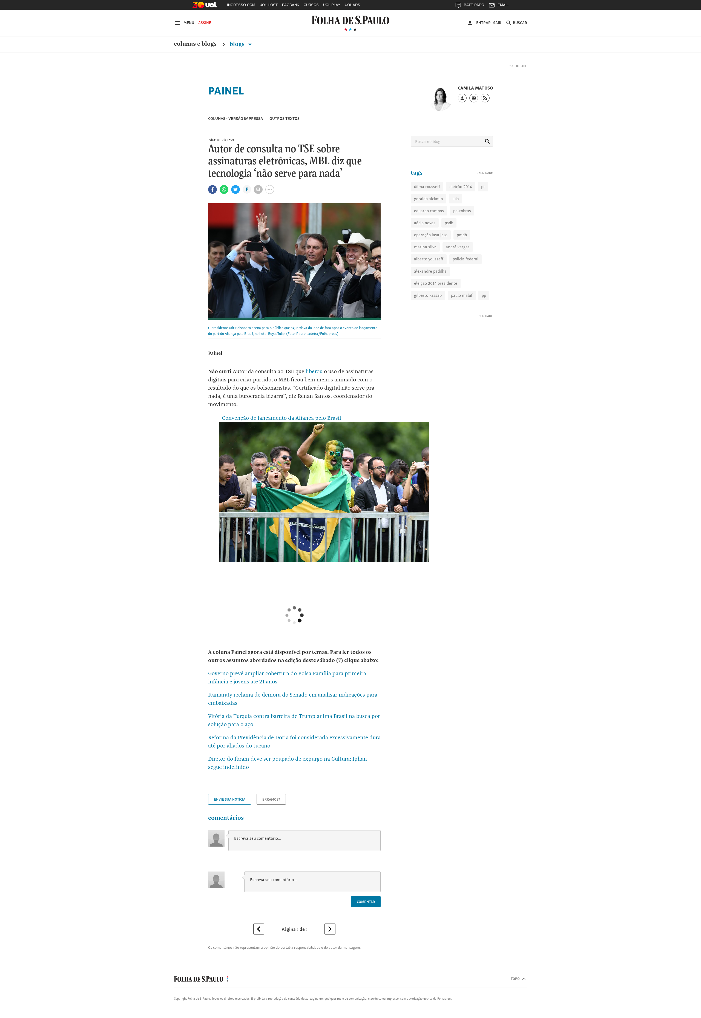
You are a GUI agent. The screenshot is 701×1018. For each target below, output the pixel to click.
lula (455, 224)
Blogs (237, 44)
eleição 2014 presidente (435, 309)
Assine (204, 22)
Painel (226, 98)
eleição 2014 (460, 212)
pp (484, 321)
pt (483, 212)
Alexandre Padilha (430, 297)
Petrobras (462, 236)
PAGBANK (290, 5)
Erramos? (271, 806)
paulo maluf (461, 321)
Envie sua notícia (229, 806)
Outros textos (284, 126)
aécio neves (424, 248)
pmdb (462, 260)
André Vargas (458, 272)
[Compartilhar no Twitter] (235, 196)
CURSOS (311, 5)
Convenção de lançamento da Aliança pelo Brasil (280, 425)
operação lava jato (430, 260)
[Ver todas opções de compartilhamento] (247, 197)
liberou (313, 378)
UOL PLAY (331, 5)
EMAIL (503, 5)
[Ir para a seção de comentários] (258, 196)
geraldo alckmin (428, 224)
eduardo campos (429, 236)
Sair (497, 22)
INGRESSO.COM (241, 5)
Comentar (366, 909)
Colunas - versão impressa (235, 126)
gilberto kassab (428, 321)
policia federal (465, 284)
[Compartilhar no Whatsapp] (224, 196)
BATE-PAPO (474, 5)
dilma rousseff (427, 212)
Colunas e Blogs (195, 44)
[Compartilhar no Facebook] (212, 196)
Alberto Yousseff (428, 284)
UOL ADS (352, 5)
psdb (449, 248)
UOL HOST (269, 5)
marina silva (425, 272)
